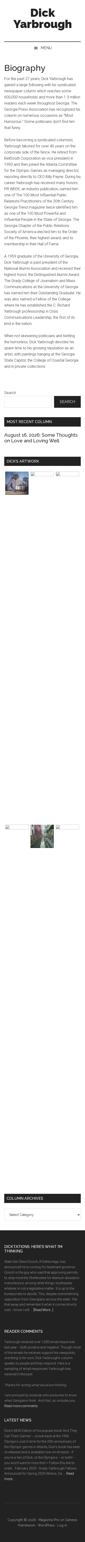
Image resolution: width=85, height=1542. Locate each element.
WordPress (46, 1525)
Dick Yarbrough (42, 18)
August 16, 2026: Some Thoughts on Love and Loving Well (41, 438)
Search (10, 393)
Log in (62, 1525)
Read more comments (21, 1406)
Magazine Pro (48, 1520)
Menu (46, 48)
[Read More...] (43, 1310)
